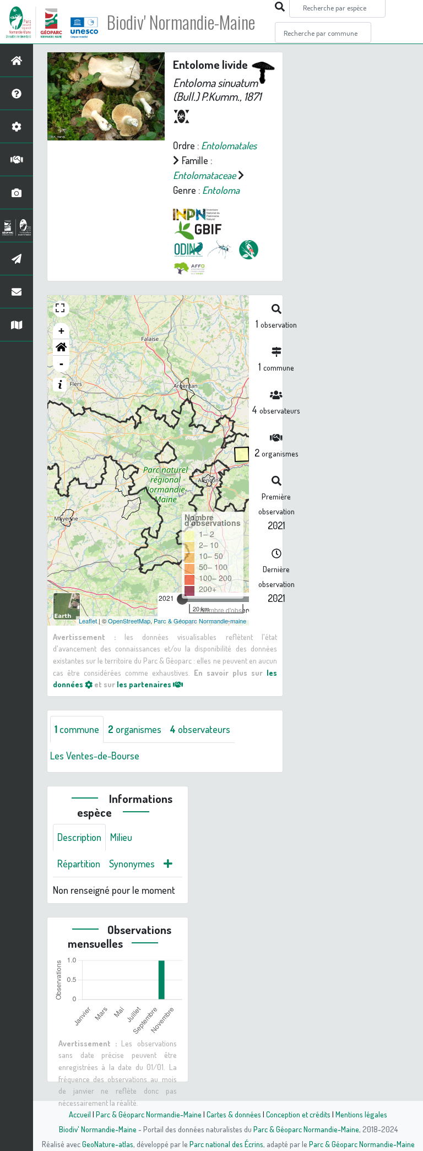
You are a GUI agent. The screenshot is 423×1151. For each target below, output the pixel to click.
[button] (61, 347)
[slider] (182, 599)
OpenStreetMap (129, 620)
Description (79, 837)
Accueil (80, 1114)
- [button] (61, 364)
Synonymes (132, 863)
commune (77, 729)
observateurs (200, 729)
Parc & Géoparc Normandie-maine (200, 620)
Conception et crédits (298, 1114)
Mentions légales (361, 1114)
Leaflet (88, 620)
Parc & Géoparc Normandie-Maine (149, 1114)
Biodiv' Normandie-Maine (181, 22)
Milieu (121, 837)
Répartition (78, 863)
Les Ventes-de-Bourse (94, 756)
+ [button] (61, 330)
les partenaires (145, 684)
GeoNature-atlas (107, 1144)
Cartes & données (234, 1114)
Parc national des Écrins (226, 1144)
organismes (134, 729)
